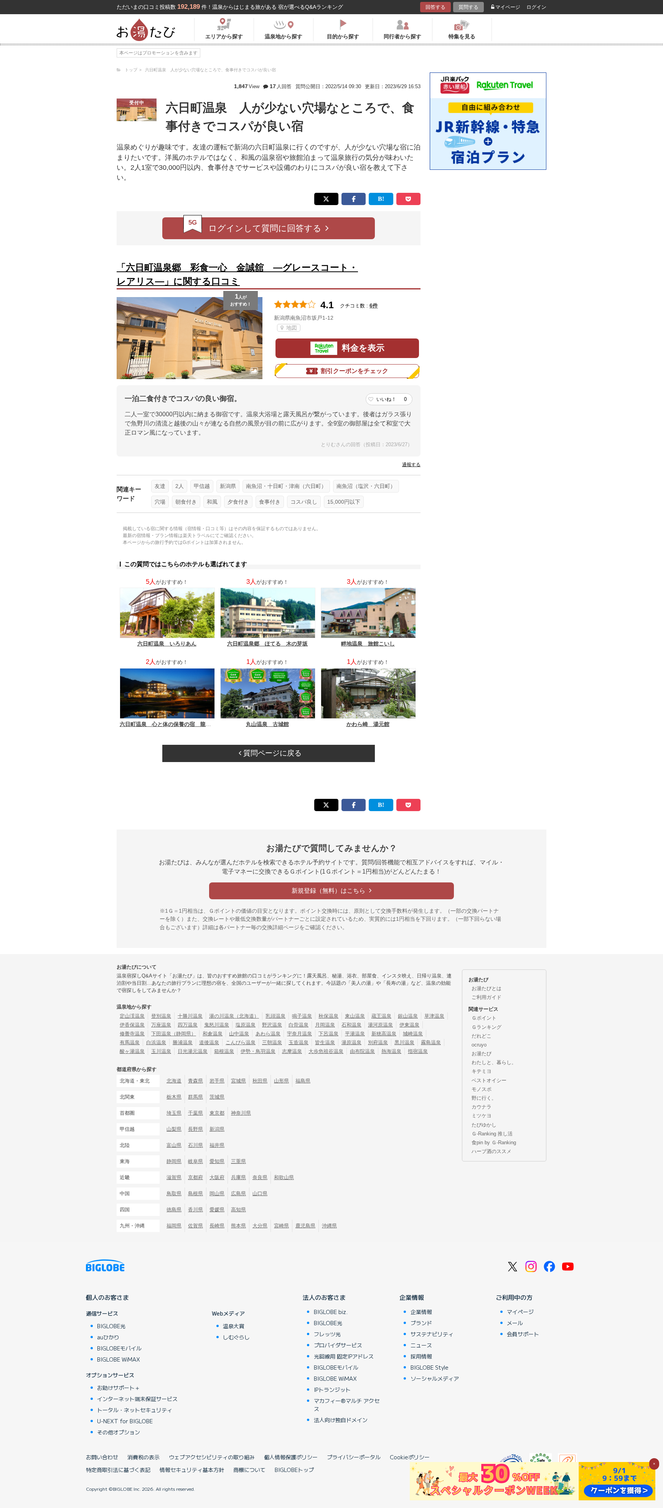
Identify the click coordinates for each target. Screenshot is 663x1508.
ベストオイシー (489, 1080)
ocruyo (479, 1045)
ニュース (421, 1345)
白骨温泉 (298, 1025)
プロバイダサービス (338, 1345)
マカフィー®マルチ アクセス (346, 1405)
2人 (179, 486)
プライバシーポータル (354, 1457)
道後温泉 (209, 1042)
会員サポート (523, 1334)
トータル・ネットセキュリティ (134, 1410)
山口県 (259, 1193)
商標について (249, 1470)
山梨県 (174, 1129)
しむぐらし (236, 1337)
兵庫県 (238, 1177)
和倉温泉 (213, 1034)
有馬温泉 (130, 1042)
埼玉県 (174, 1113)
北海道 (174, 1081)
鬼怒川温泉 (216, 1025)
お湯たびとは (486, 988)
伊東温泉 (409, 1025)
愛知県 (216, 1161)
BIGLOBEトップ (294, 1470)
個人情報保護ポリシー (291, 1457)
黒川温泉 (404, 1042)
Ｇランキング (486, 1027)
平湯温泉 (355, 1034)
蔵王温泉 (381, 1016)
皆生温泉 (325, 1042)
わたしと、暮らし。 (494, 1062)
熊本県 (238, 1226)
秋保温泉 (328, 1016)
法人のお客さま (324, 1297)
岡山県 (216, 1193)
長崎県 (216, 1226)
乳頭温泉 (275, 1016)
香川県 (195, 1209)
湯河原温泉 (380, 1025)
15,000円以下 (343, 502)
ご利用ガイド (486, 997)
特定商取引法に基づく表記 (118, 1470)
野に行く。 (484, 1098)
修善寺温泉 (132, 1034)
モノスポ (481, 1089)
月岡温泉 (325, 1025)
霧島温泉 (431, 1042)
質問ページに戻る (271, 753)
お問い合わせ (102, 1457)
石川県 (195, 1145)
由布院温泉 (362, 1051)
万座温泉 (161, 1025)
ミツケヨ (481, 1116)
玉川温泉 (161, 1051)
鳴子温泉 (302, 1016)
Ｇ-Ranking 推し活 (492, 1134)
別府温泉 (378, 1042)
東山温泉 (355, 1016)
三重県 (238, 1161)
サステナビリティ (432, 1334)
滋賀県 (174, 1177)
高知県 (238, 1209)
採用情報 (421, 1356)
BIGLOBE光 (111, 1326)
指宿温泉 (418, 1051)
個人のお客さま (107, 1297)
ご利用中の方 (514, 1297)
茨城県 (216, 1097)
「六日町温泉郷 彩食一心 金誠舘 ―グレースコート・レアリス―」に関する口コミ (237, 274)
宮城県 (238, 1081)
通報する (411, 464)
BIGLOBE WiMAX (118, 1359)
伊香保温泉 (132, 1025)
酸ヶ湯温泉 (132, 1051)
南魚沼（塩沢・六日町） (366, 486)
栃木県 (174, 1097)
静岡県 (174, 1161)
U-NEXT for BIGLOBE (125, 1421)
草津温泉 (434, 1016)
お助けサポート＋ (118, 1387)
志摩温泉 (292, 1051)
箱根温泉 (224, 1051)
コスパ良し (303, 502)
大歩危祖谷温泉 (325, 1051)
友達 (160, 486)
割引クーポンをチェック (354, 371)
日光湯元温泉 (193, 1051)
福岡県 (174, 1226)
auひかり (108, 1337)
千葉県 (195, 1113)
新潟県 (228, 486)
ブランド (421, 1323)
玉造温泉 (298, 1042)
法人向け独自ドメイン (341, 1420)
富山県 (174, 1145)
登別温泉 (161, 1016)
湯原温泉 (351, 1042)
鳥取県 (174, 1193)
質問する (468, 7)
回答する (435, 7)
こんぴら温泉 (241, 1042)
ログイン (536, 7)
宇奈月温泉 (299, 1034)
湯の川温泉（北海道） (234, 1016)
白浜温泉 (156, 1042)
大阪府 (216, 1177)
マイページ (507, 7)
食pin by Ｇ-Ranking (494, 1142)
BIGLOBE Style (430, 1367)
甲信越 (202, 486)
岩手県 (216, 1081)
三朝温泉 (272, 1042)
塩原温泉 (246, 1025)
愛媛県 (216, 1209)
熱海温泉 (391, 1051)
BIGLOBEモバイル (119, 1348)
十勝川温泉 (190, 1016)
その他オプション (118, 1432)
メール (515, 1323)
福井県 (216, 1145)
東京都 (216, 1113)
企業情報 (411, 1297)
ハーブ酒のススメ (491, 1151)
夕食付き (238, 502)
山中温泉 (239, 1034)
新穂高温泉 (383, 1034)
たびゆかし (484, 1125)
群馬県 (195, 1097)
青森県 (195, 1081)
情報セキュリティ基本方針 (192, 1470)
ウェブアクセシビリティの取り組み (212, 1457)
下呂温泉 (328, 1034)
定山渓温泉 (132, 1016)
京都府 (195, 1177)
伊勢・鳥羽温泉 (258, 1051)
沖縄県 (329, 1226)
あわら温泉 (268, 1034)
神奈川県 (241, 1113)
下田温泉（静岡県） (173, 1034)
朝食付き (186, 502)
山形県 (281, 1081)
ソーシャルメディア (435, 1378)
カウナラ (481, 1107)
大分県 (259, 1226)
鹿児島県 (305, 1226)
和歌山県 (284, 1177)
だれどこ (481, 1036)
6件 (373, 305)
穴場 (160, 502)
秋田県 (259, 1081)
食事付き (269, 502)
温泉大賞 (233, 1326)
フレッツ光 (327, 1334)
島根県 (195, 1193)
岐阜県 (195, 1161)
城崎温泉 (413, 1034)
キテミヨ (481, 1071)
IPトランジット (332, 1389)
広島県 (238, 1193)
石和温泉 (351, 1025)
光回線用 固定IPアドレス (344, 1356)
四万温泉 (188, 1025)
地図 (291, 328)
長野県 (195, 1129)
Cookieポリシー (410, 1457)
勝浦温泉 (183, 1042)
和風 (212, 502)
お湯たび (481, 1053)
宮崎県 (281, 1226)
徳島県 (174, 1209)
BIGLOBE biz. (331, 1312)
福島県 (302, 1081)
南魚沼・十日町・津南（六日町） (286, 486)
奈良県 (259, 1177)
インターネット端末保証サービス (137, 1399)
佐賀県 (195, 1226)
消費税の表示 (143, 1457)
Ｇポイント (484, 1018)
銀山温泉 (408, 1016)
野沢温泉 (272, 1025)
